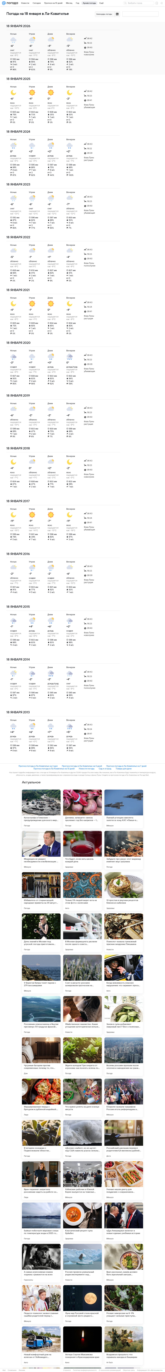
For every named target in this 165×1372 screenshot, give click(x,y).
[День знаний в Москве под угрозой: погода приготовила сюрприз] (41, 932)
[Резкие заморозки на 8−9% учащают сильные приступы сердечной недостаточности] (123, 1304)
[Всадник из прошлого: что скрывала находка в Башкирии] (123, 1345)
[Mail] (4, 3)
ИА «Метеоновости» (155, 1370)
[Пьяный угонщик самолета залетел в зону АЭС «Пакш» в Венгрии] (123, 809)
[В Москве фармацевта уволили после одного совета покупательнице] (82, 932)
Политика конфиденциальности (85, 1370)
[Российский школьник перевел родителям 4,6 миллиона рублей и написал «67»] (123, 1139)
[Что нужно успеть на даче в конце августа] (82, 1098)
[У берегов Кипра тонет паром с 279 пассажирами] (41, 974)
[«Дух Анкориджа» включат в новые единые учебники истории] (123, 1222)
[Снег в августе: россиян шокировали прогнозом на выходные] (82, 974)
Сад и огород (105, 768)
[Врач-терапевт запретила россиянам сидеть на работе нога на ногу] (41, 1180)
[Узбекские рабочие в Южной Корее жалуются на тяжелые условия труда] (82, 1180)
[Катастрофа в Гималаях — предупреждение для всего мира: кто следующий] (41, 809)
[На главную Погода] (12, 3)
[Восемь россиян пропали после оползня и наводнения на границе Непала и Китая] (123, 1056)
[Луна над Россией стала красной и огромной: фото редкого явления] (82, 1304)
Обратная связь (129, 1370)
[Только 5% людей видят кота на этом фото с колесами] (82, 891)
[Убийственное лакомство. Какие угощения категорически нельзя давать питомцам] (82, 1015)
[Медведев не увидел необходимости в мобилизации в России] (41, 850)
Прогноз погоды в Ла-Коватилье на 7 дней (126, 766)
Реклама (22, 1370)
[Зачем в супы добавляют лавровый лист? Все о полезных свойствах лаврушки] (123, 1015)
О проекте (67, 1370)
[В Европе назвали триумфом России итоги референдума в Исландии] (123, 1098)
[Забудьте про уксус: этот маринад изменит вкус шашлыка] (123, 850)
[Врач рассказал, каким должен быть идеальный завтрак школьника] (123, 1263)
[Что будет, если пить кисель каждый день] (82, 850)
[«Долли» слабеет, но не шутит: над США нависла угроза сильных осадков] (82, 1139)
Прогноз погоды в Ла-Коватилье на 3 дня (38, 766)
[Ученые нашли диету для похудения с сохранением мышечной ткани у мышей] (123, 1180)
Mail (4, 1370)
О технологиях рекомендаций (110, 1370)
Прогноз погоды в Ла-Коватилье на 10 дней (54, 768)
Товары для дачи (123, 768)
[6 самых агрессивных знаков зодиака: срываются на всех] (41, 1263)
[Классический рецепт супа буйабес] (82, 1222)
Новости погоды (86, 768)
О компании (12, 1370)
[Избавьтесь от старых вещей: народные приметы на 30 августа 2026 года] (41, 891)
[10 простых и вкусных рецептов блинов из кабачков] (123, 891)
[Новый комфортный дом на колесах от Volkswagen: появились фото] (41, 1345)
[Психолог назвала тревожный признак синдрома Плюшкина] (123, 932)
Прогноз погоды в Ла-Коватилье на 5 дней (82, 766)
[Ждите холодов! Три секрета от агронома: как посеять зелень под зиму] (82, 1056)
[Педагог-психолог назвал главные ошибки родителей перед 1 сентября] (41, 1304)
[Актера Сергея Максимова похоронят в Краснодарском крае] (82, 1345)
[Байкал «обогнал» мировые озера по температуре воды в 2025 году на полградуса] (41, 1222)
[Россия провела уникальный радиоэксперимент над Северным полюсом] (82, 1263)
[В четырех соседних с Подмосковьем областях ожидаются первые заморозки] (41, 1139)
